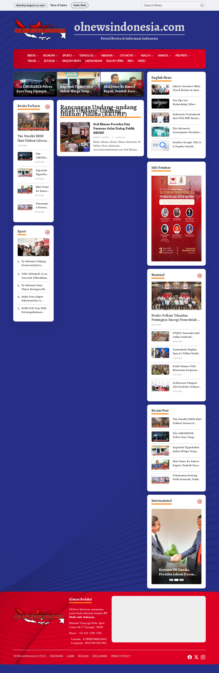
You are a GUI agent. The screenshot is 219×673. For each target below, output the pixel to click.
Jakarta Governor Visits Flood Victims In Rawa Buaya (186, 88)
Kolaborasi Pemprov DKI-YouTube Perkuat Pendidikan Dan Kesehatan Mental (186, 385)
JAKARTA (105, 137)
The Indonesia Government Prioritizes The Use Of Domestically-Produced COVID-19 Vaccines (187, 130)
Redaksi (83, 656)
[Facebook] (189, 657)
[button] (202, 5)
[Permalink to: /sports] (47, 232)
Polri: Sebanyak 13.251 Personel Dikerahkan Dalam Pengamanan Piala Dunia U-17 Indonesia (34, 276)
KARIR (70, 656)
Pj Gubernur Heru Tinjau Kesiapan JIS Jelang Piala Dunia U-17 (35, 287)
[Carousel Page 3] (181, 580)
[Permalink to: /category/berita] (47, 106)
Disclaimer (99, 656)
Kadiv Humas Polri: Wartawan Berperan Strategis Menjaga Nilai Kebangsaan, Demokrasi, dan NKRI (187, 368)
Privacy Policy (120, 656)
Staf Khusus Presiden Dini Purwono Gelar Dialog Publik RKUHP (114, 128)
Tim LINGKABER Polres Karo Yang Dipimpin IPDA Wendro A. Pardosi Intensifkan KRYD (42, 155)
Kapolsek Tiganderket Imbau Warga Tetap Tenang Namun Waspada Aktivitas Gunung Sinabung (34, 89)
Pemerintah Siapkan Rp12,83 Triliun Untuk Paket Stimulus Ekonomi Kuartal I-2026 (185, 351)
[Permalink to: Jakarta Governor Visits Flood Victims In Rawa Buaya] (160, 89)
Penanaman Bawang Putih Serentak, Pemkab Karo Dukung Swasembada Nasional (121, 89)
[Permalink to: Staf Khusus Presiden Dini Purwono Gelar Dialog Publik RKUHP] (75, 137)
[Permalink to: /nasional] (199, 275)
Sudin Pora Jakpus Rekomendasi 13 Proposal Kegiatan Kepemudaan (32, 298)
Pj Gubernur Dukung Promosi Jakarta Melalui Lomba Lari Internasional (33, 263)
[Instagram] (203, 657)
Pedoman (56, 656)
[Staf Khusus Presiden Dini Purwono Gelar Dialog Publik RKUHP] (139, 149)
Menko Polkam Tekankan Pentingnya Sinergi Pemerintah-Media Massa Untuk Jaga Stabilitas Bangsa (176, 317)
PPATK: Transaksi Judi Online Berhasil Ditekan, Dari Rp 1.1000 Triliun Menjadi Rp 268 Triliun (187, 335)
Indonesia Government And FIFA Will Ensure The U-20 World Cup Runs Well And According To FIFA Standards (186, 116)
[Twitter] (196, 657)
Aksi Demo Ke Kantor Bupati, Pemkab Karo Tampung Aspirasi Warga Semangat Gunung (76, 89)
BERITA (96, 137)
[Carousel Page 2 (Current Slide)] (176, 580)
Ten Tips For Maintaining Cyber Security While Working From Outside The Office (187, 102)
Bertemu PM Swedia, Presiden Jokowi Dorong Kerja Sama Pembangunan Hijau (178, 572)
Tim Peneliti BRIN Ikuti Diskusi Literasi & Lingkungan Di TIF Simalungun (33, 138)
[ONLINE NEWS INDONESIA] (40, 30)
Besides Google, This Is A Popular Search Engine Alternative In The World (187, 144)
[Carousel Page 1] (171, 580)
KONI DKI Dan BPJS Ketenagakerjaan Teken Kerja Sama (33, 310)
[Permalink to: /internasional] (199, 501)
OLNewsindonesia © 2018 (29, 656)
